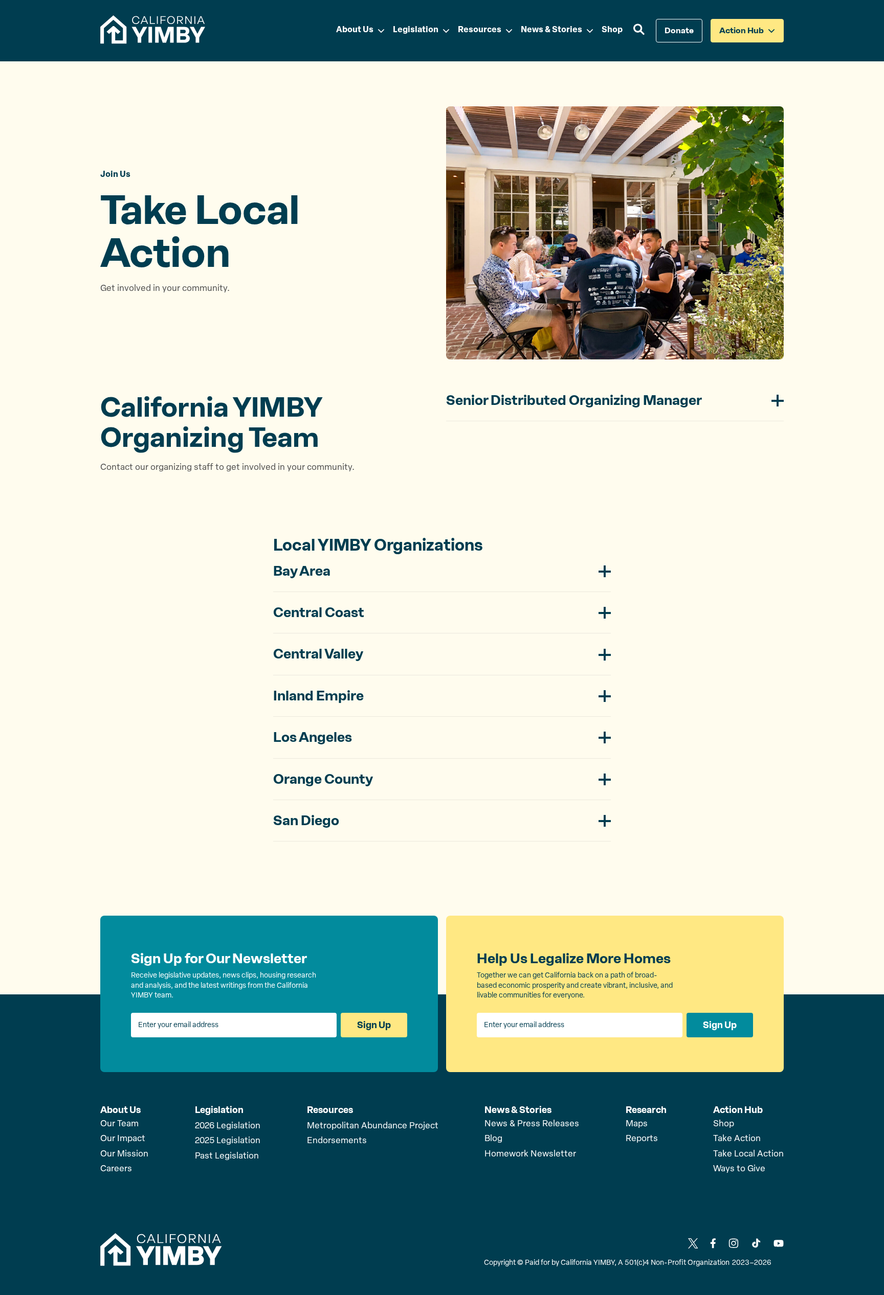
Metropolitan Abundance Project (372, 1126)
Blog (493, 1138)
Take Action (737, 1138)
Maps (637, 1124)
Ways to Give (739, 1169)
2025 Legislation (227, 1141)
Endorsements (337, 1141)
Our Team (119, 1124)
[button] (639, 30)
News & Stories (517, 1110)
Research (646, 1110)
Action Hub (738, 1110)
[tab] (615, 406)
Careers (116, 1169)
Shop (723, 1124)
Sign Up (374, 1025)
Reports (642, 1138)
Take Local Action (748, 1154)
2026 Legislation (227, 1126)
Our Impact (122, 1138)
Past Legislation (227, 1156)
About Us (120, 1110)
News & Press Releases (531, 1124)
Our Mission (124, 1154)
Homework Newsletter (530, 1154)
